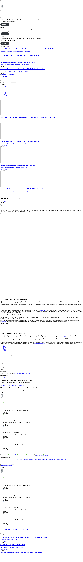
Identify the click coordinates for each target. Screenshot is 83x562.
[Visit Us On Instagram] (12, 454)
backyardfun (5, 76)
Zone (4, 90)
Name (1, 365)
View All (8, 46)
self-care (4, 350)
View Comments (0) (4, 375)
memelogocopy (7, 79)
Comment (2, 363)
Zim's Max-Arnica (6, 92)
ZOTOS (4, 87)
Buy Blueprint (5, 24)
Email (1, 367)
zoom (4, 88)
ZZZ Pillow (5, 86)
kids (3, 348)
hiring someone (42, 310)
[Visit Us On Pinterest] (30, 454)
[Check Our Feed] (46, 454)
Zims (4, 91)
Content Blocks (5, 78)
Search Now (14, 82)
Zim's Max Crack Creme (7, 93)
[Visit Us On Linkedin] (38, 454)
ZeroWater (4, 94)
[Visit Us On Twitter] (4, 454)
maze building (3, 321)
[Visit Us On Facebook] (21, 454)
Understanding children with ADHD (40, 343)
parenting (4, 349)
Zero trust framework (6, 95)
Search (13, 464)
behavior (4, 346)
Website (1, 369)
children (4, 347)
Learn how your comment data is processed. (22, 373)
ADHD (64, 336)
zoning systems (5, 89)
